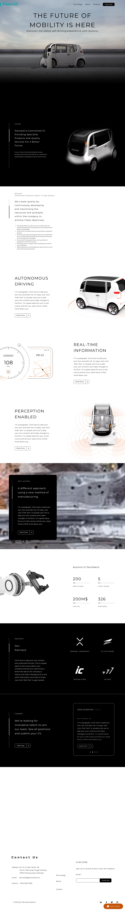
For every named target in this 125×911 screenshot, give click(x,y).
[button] (109, 4)
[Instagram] (117, 902)
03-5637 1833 (27, 883)
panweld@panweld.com (29, 878)
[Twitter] (112, 902)
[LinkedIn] (101, 902)
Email (78, 874)
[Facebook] (106, 902)
